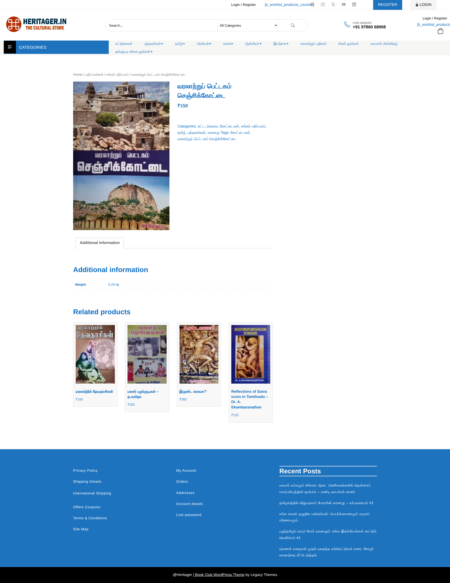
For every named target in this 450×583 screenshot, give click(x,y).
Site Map (81, 529)
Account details (189, 504)
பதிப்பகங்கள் (94, 75)
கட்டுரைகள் (123, 44)
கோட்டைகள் (229, 126)
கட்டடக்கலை (208, 126)
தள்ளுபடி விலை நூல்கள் (132, 52)
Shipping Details (87, 482)
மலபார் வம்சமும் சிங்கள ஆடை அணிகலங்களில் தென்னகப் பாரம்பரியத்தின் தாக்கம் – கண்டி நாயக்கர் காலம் (325, 488)
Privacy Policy (85, 471)
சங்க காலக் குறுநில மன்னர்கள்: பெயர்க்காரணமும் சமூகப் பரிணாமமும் (324, 517)
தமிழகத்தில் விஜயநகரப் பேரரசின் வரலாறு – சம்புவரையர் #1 (326, 503)
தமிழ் (179, 44)
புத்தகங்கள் (152, 44)
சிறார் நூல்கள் (348, 44)
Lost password (188, 515)
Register (387, 5)
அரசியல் (203, 44)
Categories (32, 47)
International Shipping (92, 493)
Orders (182, 482)
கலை (227, 44)
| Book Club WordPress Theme (219, 575)
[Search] (292, 25)
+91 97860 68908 (369, 27)
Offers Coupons (86, 507)
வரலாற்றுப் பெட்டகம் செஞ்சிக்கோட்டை (207, 139)
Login (425, 5)
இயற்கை (280, 44)
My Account (186, 471)
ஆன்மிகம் (252, 44)
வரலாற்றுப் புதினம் (313, 44)
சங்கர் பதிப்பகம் (117, 75)
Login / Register (243, 5)
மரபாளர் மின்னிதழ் (384, 44)
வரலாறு (214, 133)
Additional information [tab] (100, 243)
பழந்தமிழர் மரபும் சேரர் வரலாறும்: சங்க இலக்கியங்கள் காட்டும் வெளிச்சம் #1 (328, 534)
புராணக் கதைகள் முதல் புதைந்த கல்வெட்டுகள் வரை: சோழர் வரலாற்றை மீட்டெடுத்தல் (326, 552)
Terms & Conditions (90, 518)
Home (77, 75)
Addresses (185, 493)
